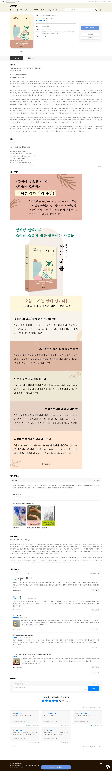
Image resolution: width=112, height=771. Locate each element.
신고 (34, 579)
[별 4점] (17, 683)
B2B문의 (31, 765)
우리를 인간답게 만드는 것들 (33, 527)
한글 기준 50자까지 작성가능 (19, 687)
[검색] (14, 1)
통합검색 (7, 1)
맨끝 (29, 573)
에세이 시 (44, 26)
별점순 (98, 573)
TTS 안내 (46, 36)
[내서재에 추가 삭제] (23, 523)
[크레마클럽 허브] (100, 9)
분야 (17, 1)
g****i (21, 617)
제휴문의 (35, 765)
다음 (27, 573)
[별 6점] (18, 683)
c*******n (23, 598)
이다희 (37, 18)
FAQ (39, 765)
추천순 (94, 573)
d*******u (22, 637)
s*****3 (94, 725)
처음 (13, 573)
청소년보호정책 (25, 765)
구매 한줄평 (87, 707)
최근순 (91, 573)
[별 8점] (20, 683)
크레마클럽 (14, 6)
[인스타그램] (101, 763)
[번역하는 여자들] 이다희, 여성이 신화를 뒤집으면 (24, 497)
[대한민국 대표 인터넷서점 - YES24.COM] (2, 1)
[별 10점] (22, 683)
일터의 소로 (44, 527)
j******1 (62, 725)
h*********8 (30, 725)
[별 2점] (15, 683)
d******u (22, 656)
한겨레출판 (42, 18)
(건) (46, 20)
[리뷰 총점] (39, 20)
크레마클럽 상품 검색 (70, 10)
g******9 (31, 742)
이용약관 (12, 765)
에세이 (48, 26)
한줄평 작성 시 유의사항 (98, 684)
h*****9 (23, 579)
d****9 (62, 742)
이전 (15, 573)
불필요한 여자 (16, 527)
